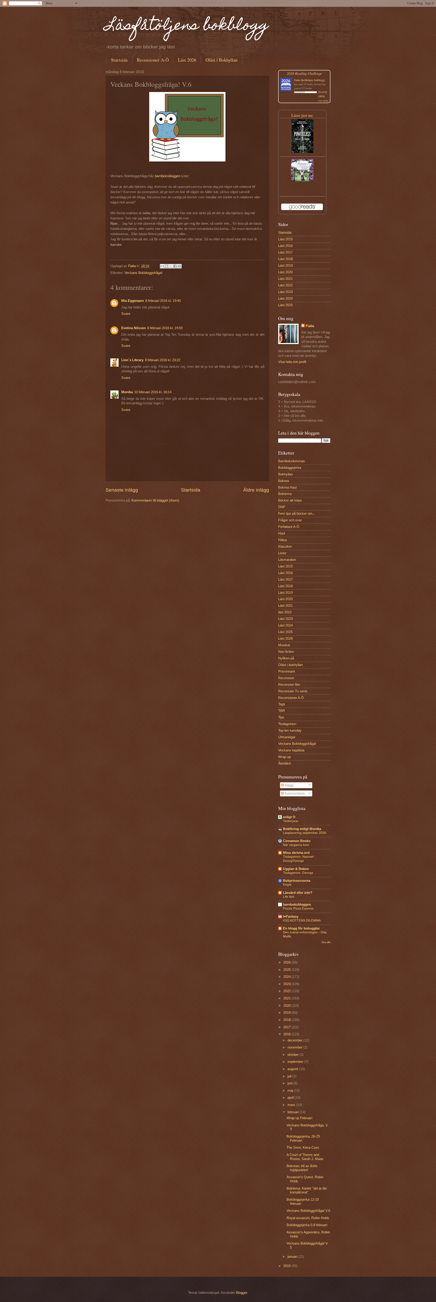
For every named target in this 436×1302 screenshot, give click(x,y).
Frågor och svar (290, 520)
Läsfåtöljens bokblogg (187, 26)
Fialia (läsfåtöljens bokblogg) (309, 80)
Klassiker (285, 546)
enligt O (289, 817)
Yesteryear (290, 821)
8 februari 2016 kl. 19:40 (163, 301)
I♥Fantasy (290, 916)
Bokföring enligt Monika (302, 829)
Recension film (289, 684)
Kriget (287, 884)
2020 (287, 1005)
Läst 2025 (285, 305)
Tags (281, 704)
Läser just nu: (302, 115)
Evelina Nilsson (133, 328)
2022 (287, 991)
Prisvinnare (286, 671)
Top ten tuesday (290, 730)
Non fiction (286, 651)
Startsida (119, 60)
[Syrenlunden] (302, 180)
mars (291, 1105)
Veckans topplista (291, 750)
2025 (287, 970)
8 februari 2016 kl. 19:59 (165, 328)
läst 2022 (285, 612)
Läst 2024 (285, 298)
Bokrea (283, 481)
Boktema (285, 494)
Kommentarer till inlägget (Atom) (155, 500)
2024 (287, 977)
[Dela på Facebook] (175, 266)
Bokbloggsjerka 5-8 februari (307, 1225)
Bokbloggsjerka (289, 468)
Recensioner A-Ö (153, 60)
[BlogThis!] (166, 266)
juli (289, 1076)
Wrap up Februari (299, 1118)
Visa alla (325, 942)
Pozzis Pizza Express (298, 908)
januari (292, 1256)
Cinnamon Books (296, 841)
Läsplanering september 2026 (304, 833)
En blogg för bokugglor (301, 928)
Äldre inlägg (256, 489)
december (295, 1040)
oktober (293, 1054)
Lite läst (288, 896)
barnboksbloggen (167, 176)
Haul (281, 533)
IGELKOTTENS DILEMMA (302, 920)
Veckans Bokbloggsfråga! (143, 273)
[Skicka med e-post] (162, 266)
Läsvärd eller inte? (297, 893)
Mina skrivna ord (296, 853)
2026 (287, 962)
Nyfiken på (286, 658)
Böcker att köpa (290, 500)
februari (293, 1112)
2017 (287, 1027)
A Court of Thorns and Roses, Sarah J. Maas (305, 1157)
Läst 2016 (285, 246)
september (295, 1061)
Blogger (241, 1293)
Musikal (284, 645)
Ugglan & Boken (296, 869)
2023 (287, 984)
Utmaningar (286, 737)
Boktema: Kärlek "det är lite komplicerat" (307, 1190)
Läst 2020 (285, 272)
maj (290, 1090)
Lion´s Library (132, 360)
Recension (286, 678)
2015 (287, 1266)
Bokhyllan (285, 474)
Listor (282, 553)
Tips (281, 717)
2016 (287, 1034)
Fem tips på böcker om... (296, 513)
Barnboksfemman (291, 461)
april (291, 1097)
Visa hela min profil (292, 362)
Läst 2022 (285, 285)
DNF (281, 507)
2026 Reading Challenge (304, 73)
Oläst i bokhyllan (290, 665)
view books (323, 100)
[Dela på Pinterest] (179, 266)
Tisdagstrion (287, 724)
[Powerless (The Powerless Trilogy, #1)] (302, 152)
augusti (293, 1069)
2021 (287, 998)
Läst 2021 (285, 279)
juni (290, 1083)
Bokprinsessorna (296, 880)
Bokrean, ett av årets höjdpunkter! (302, 1168)
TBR (281, 711)
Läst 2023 (285, 292)
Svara (125, 314)
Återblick (284, 763)
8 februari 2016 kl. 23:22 (162, 360)
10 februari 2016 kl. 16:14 (152, 392)
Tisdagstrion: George (298, 873)
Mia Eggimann (132, 301)
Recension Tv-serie (292, 691)
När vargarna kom (296, 845)
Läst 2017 (285, 252)
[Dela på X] (170, 266)
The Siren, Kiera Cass (303, 1147)
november (295, 1047)
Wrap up (284, 757)
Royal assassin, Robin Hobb (308, 1218)
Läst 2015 (285, 239)
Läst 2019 (285, 265)
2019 (287, 1012)
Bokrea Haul (287, 487)
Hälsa (282, 540)
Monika (127, 392)
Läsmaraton (287, 560)
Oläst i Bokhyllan (222, 60)
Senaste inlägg (122, 489)
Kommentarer (294, 793)
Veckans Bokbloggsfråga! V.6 (308, 1211)
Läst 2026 (187, 60)
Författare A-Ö (288, 527)
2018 (287, 1020)
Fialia (310, 326)
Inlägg (288, 785)
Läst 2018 (285, 259)
